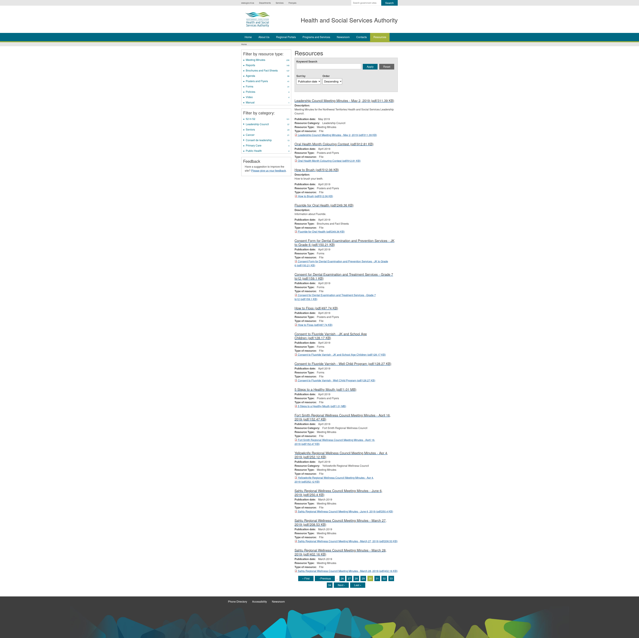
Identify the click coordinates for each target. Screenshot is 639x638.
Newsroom (343, 37)
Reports (267, 65)
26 (342, 578)
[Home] (261, 18)
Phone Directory (237, 601)
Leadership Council (267, 124)
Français (292, 2)
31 (377, 578)
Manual (267, 102)
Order (326, 76)
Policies (267, 92)
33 (391, 578)
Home (248, 37)
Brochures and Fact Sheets (268, 71)
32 (384, 578)
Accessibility (259, 601)
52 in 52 (267, 119)
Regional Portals (286, 37)
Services (280, 2)
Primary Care (267, 145)
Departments (265, 2)
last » (357, 585)
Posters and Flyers (267, 81)
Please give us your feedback (268, 170)
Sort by (301, 76)
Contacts (361, 37)
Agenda (267, 76)
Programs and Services (316, 37)
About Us (263, 37)
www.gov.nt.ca (247, 2)
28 (356, 578)
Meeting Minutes (267, 60)
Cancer (267, 135)
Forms (267, 86)
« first (306, 578)
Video (267, 97)
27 (349, 578)
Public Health (267, 151)
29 (363, 578)
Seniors (267, 130)
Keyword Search (306, 61)
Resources (379, 37)
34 (329, 585)
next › (341, 585)
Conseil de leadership (267, 140)
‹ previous (325, 578)
